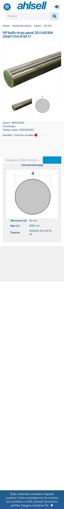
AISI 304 (47, 25)
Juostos (37, 25)
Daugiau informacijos (21, 160)
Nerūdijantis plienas (21, 25)
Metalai (6, 25)
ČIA (46, 505)
